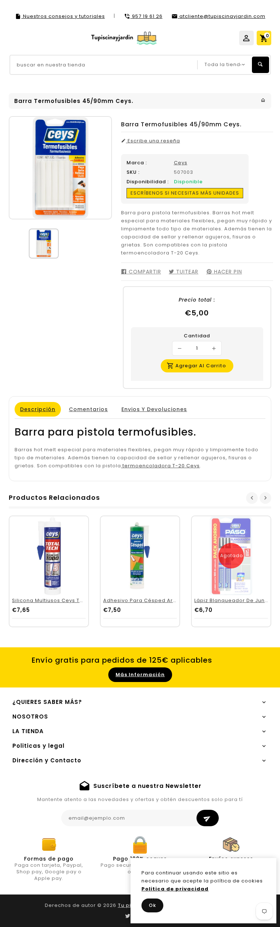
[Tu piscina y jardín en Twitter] (127, 916)
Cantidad (197, 336)
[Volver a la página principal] (263, 100)
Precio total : (197, 299)
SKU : (133, 172)
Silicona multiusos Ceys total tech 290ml (67, 600)
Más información (140, 674)
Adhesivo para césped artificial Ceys (153, 600)
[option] (44, 243)
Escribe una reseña (153, 141)
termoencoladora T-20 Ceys (160, 465)
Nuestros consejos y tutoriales (63, 16)
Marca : (137, 163)
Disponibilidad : (148, 182)
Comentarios (88, 409)
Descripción (37, 409)
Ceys (180, 162)
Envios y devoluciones (154, 409)
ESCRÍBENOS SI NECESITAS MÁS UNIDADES (185, 192)
